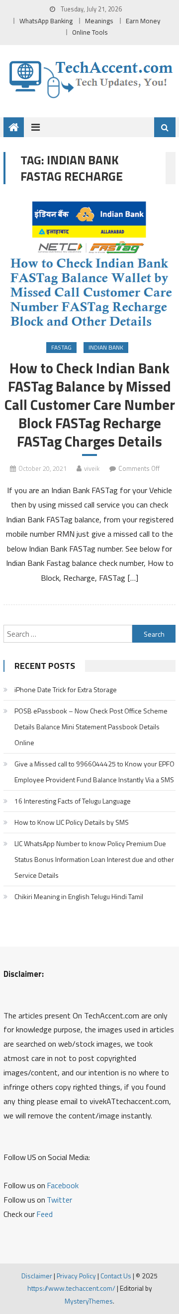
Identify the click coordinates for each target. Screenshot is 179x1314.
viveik (91, 468)
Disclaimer (36, 1275)
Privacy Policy (76, 1275)
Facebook (63, 1185)
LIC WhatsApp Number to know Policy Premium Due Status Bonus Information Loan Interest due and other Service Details (94, 859)
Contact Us (115, 1275)
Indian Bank (106, 347)
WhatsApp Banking (46, 21)
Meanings (99, 21)
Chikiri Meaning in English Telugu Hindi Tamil (78, 896)
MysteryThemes (89, 1301)
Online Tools (90, 32)
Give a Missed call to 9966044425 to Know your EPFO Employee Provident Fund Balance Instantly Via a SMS (94, 771)
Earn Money (143, 21)
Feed (44, 1214)
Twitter (59, 1200)
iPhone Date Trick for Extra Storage (65, 689)
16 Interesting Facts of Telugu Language (72, 801)
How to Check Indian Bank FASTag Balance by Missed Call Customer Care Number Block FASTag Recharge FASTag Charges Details (89, 405)
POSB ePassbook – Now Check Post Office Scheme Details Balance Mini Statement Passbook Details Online (91, 727)
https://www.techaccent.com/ (71, 1288)
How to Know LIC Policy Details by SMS (71, 822)
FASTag (61, 347)
